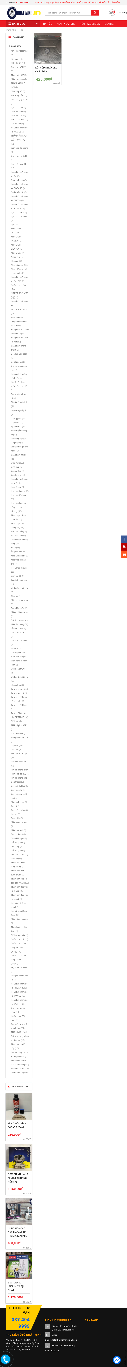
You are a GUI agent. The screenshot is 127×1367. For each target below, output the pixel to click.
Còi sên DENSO (19, 786)
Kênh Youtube (66, 24)
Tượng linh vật (19, 693)
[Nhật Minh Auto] (24, 12)
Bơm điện (16, 818)
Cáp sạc (16, 745)
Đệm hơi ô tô (18, 834)
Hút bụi (15, 814)
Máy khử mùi (18, 830)
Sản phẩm (16, 46)
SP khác (16, 721)
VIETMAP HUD (19, 119)
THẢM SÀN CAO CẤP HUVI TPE (18, 140)
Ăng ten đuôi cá (19, 552)
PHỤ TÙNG (18, 63)
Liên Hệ (109, 24)
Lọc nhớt (16, 224)
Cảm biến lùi (17, 790)
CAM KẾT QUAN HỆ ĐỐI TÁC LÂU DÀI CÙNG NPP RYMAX (93, 3)
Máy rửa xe (17, 253)
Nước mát (17, 257)
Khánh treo (17, 685)
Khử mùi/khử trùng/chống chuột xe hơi (19, 321)
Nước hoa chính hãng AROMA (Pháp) (18, 947)
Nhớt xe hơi (18, 115)
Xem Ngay (19, 1106)
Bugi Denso (17, 487)
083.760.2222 (52, 1350)
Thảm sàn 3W (18, 75)
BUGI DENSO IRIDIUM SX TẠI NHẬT (16, 1286)
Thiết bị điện (18, 1032)
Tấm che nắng (18, 531)
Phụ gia (16, 261)
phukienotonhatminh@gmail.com (61, 1340)
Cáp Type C (17, 418)
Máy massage (18, 79)
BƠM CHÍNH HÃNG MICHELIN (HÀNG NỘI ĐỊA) (18, 1178)
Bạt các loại (18, 535)
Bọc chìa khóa (18, 608)
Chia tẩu (16, 749)
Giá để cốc (17, 124)
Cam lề (15, 806)
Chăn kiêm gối (18, 838)
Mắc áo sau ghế (19, 556)
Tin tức (47, 24)
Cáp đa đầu (17, 471)
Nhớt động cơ (19, 265)
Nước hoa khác (19, 939)
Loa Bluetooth (18, 733)
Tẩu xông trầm (18, 95)
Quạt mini (17, 463)
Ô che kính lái (18, 192)
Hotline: (18, 3)
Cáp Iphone (18, 475)
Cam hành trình (19, 810)
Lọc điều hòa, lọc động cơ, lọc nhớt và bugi (19, 507)
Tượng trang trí (19, 689)
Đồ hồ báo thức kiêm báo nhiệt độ (19, 386)
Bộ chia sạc (17, 362)
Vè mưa (16, 648)
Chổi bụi (16, 596)
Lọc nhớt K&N (18, 212)
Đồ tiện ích (18, 628)
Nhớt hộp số (17, 91)
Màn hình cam (18, 802)
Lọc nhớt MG (18, 107)
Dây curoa (16, 59)
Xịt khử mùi (17, 426)
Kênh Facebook (90, 24)
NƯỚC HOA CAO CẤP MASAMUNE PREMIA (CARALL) (17, 1232)
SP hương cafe (19, 935)
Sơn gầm (16, 467)
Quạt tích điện (18, 180)
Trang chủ (11, 30)
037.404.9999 (66, 1345)
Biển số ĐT (17, 576)
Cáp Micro (16, 422)
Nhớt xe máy (18, 111)
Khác (15, 548)
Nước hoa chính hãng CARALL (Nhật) (18, 959)
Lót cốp (16, 858)
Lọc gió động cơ (19, 491)
